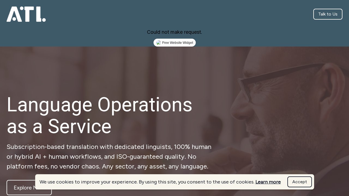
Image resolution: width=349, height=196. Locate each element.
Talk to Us (328, 14)
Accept (299, 181)
